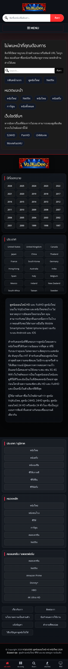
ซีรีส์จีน (34, 479)
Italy (34, 276)
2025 (22, 186)
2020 (22, 193)
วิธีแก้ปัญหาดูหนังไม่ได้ (17, 632)
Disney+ (34, 582)
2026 (10, 186)
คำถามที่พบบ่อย (50, 624)
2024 (34, 186)
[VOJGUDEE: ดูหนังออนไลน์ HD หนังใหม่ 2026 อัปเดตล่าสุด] (34, 7)
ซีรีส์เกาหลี (34, 472)
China (34, 254)
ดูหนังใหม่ (34, 80)
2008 (46, 209)
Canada (54, 246)
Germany (54, 261)
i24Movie (41, 135)
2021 (10, 193)
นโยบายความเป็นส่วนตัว (17, 617)
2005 (22, 217)
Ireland (34, 283)
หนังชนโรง (34, 512)
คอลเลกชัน (34, 534)
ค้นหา (57, 18)
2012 (58, 201)
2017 (58, 193)
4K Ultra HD (34, 597)
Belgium (54, 276)
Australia (34, 268)
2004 (34, 217)
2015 (22, 201)
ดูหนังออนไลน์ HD (20, 304)
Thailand (54, 254)
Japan (13, 254)
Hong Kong (14, 268)
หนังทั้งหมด (27, 106)
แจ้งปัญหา (17, 624)
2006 (10, 217)
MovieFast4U (14, 143)
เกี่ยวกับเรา (17, 609)
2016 (10, 201)
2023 (46, 186)
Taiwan (34, 290)
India (54, 268)
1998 (46, 225)
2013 (46, 201)
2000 (22, 225)
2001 (10, 225)
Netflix (50, 80)
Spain (13, 276)
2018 (46, 193)
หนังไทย (41, 98)
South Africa (14, 290)
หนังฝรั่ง (56, 98)
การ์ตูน (11, 106)
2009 (34, 209)
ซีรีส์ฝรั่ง (34, 486)
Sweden (54, 290)
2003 (46, 217)
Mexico (13, 283)
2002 (58, 217)
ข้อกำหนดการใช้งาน (50, 617)
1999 (34, 225)
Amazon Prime (34, 575)
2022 (58, 186)
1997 (58, 225)
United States (14, 246)
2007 (58, 209)
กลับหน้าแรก (14, 80)
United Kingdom (34, 246)
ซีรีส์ (34, 520)
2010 (22, 209)
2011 (10, 209)
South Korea (34, 261)
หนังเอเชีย (34, 465)
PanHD (25, 135)
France (14, 261)
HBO (34, 590)
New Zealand (54, 283)
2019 (34, 193)
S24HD (11, 135)
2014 (34, 201)
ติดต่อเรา (50, 609)
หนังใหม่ (11, 98)
